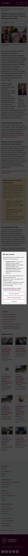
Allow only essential (14, 293)
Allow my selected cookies (14, 297)
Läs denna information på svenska (11, 290)
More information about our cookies (12, 288)
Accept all (14, 301)
